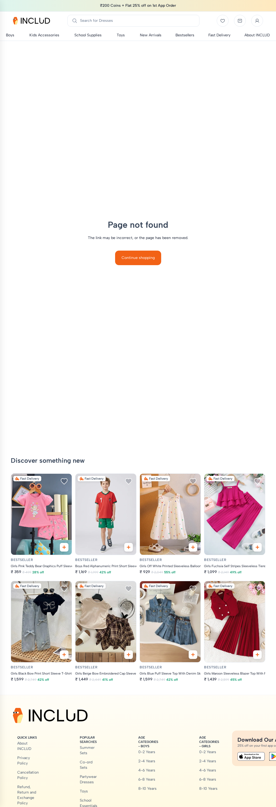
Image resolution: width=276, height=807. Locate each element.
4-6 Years (146, 770)
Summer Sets (87, 750)
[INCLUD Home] (31, 20)
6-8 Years (146, 779)
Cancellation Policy (28, 775)
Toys (84, 791)
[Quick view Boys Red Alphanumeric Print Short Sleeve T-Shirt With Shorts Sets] (128, 547)
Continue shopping (138, 257)
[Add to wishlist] (64, 481)
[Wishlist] (223, 21)
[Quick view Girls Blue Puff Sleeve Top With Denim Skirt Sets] (193, 654)
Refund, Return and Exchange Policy (26, 795)
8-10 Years (147, 788)
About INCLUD (24, 746)
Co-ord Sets (86, 765)
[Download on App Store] (251, 756)
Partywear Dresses (88, 779)
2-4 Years (146, 761)
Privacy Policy (23, 761)
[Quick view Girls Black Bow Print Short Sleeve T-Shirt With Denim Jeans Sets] (64, 654)
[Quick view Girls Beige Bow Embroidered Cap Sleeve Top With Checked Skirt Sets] (128, 654)
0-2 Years (146, 752)
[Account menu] (257, 21)
